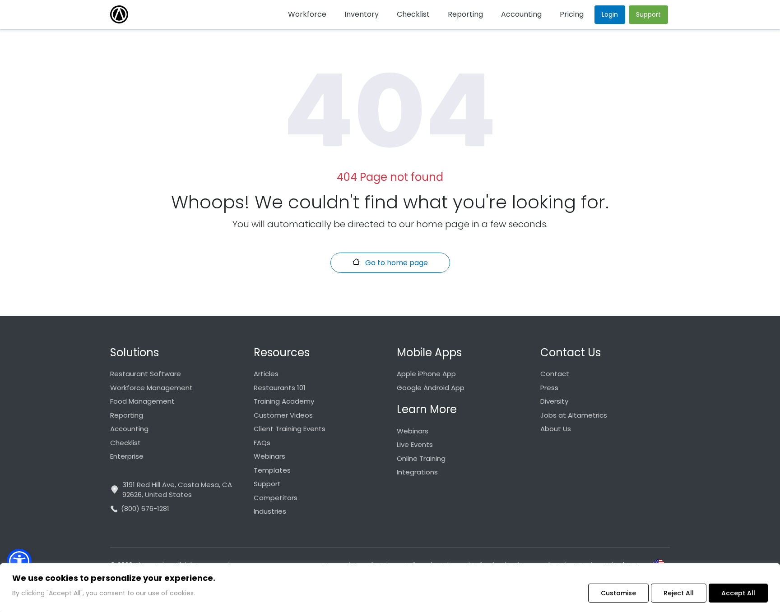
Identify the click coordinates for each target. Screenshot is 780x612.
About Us (555, 428)
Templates (272, 470)
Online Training (421, 458)
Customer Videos (283, 415)
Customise (618, 593)
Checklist (125, 442)
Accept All (738, 593)
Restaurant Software (145, 373)
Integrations (417, 472)
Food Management (142, 401)
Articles (266, 373)
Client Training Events (289, 428)
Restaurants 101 (280, 387)
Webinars (269, 456)
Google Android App (430, 387)
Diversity (554, 401)
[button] (19, 561)
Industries (270, 511)
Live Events (415, 444)
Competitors (275, 497)
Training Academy (284, 401)
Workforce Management (151, 387)
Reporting (126, 415)
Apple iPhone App (426, 373)
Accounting (129, 428)
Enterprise (127, 456)
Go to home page (395, 263)
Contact (554, 373)
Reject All (679, 593)
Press (549, 387)
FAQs (262, 442)
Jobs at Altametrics (573, 415)
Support (267, 483)
